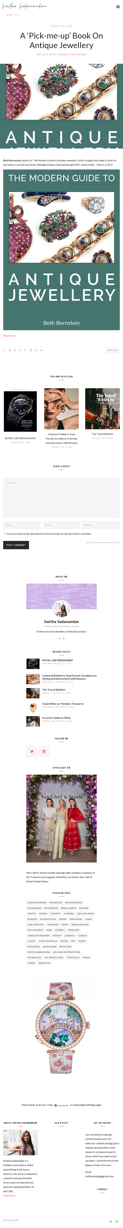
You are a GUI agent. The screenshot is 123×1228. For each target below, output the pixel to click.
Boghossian (34, 908)
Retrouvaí (65, 946)
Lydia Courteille (48, 941)
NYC (73, 941)
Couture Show (85, 913)
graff (65, 924)
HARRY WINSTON (80, 924)
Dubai (88, 919)
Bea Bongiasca (73, 902)
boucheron (51, 908)
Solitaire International (66, 952)
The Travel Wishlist (53, 689)
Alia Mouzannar (37, 902)
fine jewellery (36, 924)
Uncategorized (78, 54)
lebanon (70, 935)
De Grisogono (48, 919)
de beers (32, 919)
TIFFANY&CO (73, 957)
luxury (32, 941)
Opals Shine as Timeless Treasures (62, 703)
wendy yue (45, 963)
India (49, 930)
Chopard (69, 913)
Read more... (9, 335)
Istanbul (60, 930)
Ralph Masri (50, 946)
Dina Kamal (76, 919)
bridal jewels (68, 908)
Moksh (64, 941)
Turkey (32, 963)
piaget (82, 941)
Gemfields (53, 924)
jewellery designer (38, 935)
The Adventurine (54, 957)
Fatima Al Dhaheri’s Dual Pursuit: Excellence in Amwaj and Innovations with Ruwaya (69, 677)
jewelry (57, 935)
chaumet (55, 913)
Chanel (43, 913)
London (82, 935)
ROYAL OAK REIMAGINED (57, 660)
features (47, 663)
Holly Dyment (35, 930)
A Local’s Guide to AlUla (56, 717)
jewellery (64, 54)
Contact (102, 1189)
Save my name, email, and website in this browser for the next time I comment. (49, 533)
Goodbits (15, 1220)
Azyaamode (55, 902)
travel (46, 693)
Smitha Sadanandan (24, 6)
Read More (9, 1195)
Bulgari (83, 908)
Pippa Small (34, 946)
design (63, 919)
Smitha (53, 54)
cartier (32, 913)
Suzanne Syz (34, 957)
